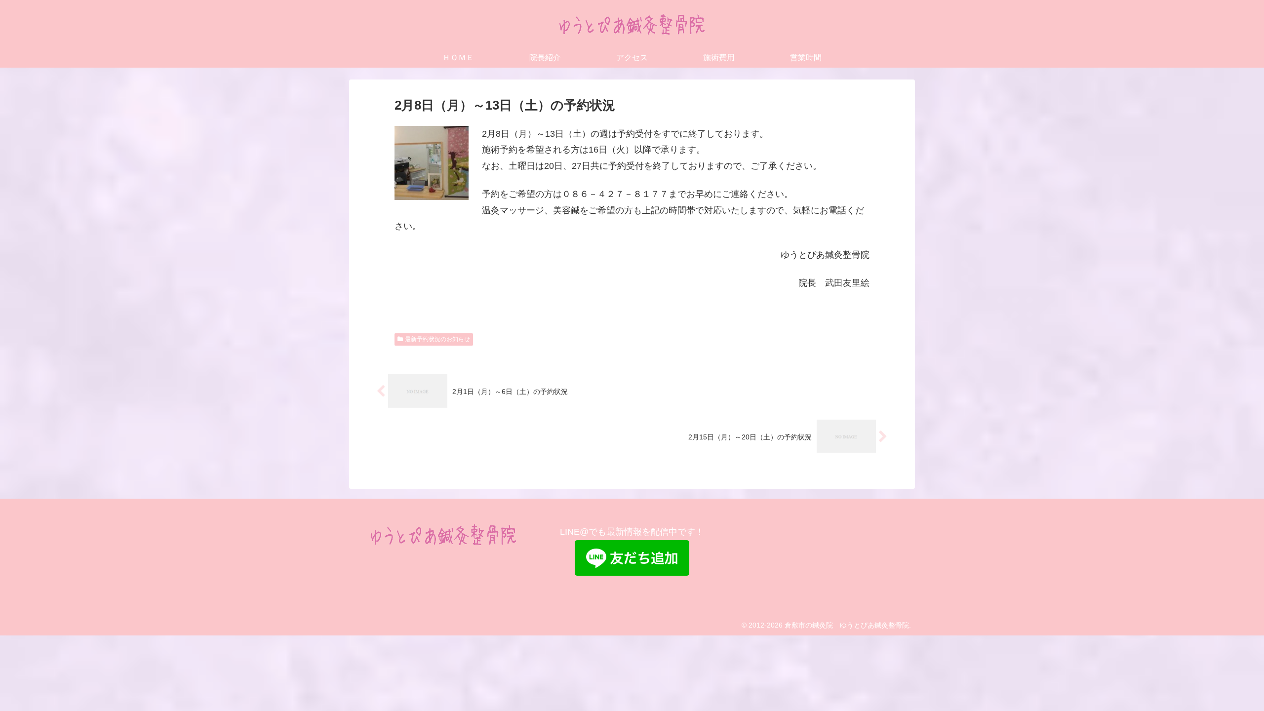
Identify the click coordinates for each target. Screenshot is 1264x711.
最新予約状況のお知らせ (437, 339)
